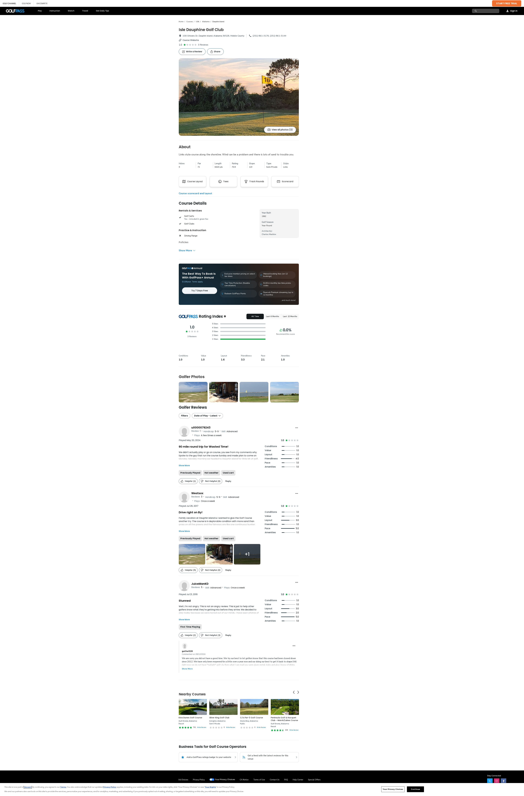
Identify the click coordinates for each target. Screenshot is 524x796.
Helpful (190, 481)
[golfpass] (490, 781)
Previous (294, 692)
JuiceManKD (200, 584)
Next (298, 692)
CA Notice (244, 779)
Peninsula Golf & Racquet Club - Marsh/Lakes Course (284, 719)
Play (40, 10)
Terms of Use (259, 779)
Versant (28, 787)
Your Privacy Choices (225, 779)
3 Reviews (203, 44)
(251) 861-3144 (278, 35)
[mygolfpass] (503, 781)
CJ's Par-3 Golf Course (251, 717)
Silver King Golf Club (219, 717)
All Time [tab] (255, 316)
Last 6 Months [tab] (272, 316)
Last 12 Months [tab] (290, 316)
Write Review (201, 727)
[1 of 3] (239, 97)
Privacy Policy (199, 779)
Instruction (55, 10)
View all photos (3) (282, 129)
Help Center (298, 779)
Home (181, 21)
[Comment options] (294, 646)
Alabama (205, 21)
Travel (85, 10)
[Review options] (296, 428)
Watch (71, 10)
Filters (184, 415)
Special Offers (314, 779)
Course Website (191, 40)
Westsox (197, 493)
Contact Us (274, 779)
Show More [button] (185, 250)
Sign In (513, 10)
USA (197, 21)
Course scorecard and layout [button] (195, 193)
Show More (187, 669)
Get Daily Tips (102, 10)
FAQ (286, 779)
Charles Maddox (269, 234)
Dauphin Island (218, 21)
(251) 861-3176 (261, 35)
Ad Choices (183, 779)
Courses (189, 21)
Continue (415, 789)
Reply (228, 481)
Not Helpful (212, 481)
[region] (262, 789)
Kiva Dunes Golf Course (190, 717)
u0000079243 (200, 427)
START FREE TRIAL (506, 3)
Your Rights (210, 787)
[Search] (476, 11)
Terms (63, 787)
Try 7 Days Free (199, 290)
